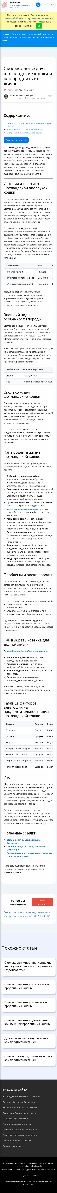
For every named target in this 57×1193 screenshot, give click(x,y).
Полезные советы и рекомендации (20, 1135)
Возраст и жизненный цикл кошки (20, 1107)
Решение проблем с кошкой (17, 1140)
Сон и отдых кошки (12, 1146)
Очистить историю (43, 902)
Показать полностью (16, 140)
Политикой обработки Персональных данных (27, 18)
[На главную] (4, 5)
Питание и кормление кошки (17, 1124)
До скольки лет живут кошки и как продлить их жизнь (26, 1040)
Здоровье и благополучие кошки (19, 1113)
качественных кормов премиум (24, 509)
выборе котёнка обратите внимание (28, 651)
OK (39, 25)
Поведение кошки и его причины (20, 1129)
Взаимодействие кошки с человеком (21, 1096)
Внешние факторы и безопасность (20, 1102)
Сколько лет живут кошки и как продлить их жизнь (27, 986)
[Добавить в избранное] (50, 97)
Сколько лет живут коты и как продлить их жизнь (26, 1004)
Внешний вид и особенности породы (25, 129)
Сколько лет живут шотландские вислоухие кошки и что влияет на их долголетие (28, 966)
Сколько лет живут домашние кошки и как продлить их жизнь (27, 1022)
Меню (51, 4)
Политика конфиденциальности (19, 1181)
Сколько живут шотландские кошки (24, 132)
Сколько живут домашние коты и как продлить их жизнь (28, 1058)
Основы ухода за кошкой (15, 1118)
